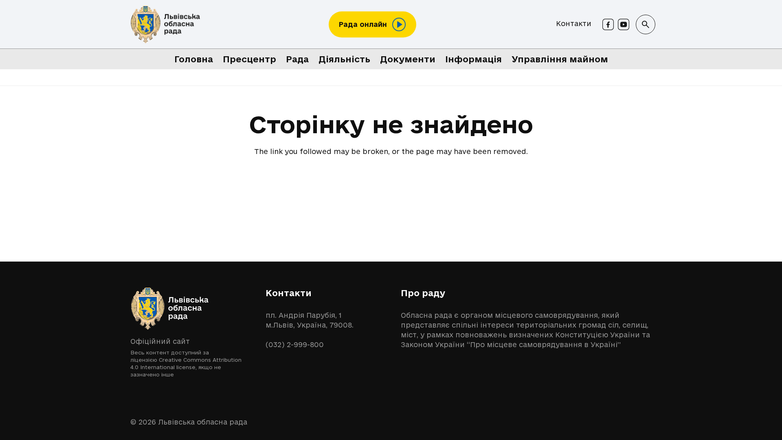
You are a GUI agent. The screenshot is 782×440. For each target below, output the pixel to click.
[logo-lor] (165, 25)
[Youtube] (623, 24)
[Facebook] (608, 24)
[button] (645, 24)
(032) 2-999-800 (295, 344)
